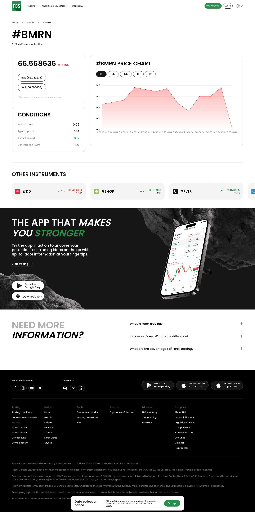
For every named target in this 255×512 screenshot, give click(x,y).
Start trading (20, 264)
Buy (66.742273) (31, 77)
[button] (186, 324)
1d (138, 74)
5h (113, 74)
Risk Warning (18, 485)
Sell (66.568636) (31, 87)
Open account (213, 6)
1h (101, 74)
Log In (228, 6)
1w (150, 74)
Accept (172, 503)
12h (126, 74)
